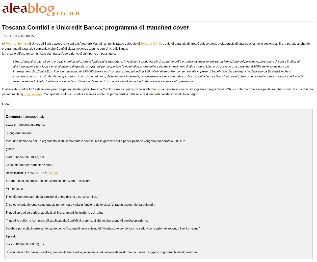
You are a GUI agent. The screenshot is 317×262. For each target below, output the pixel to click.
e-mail (54, 173)
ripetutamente (33, 94)
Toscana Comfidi (152, 43)
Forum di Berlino (16, 43)
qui (159, 89)
